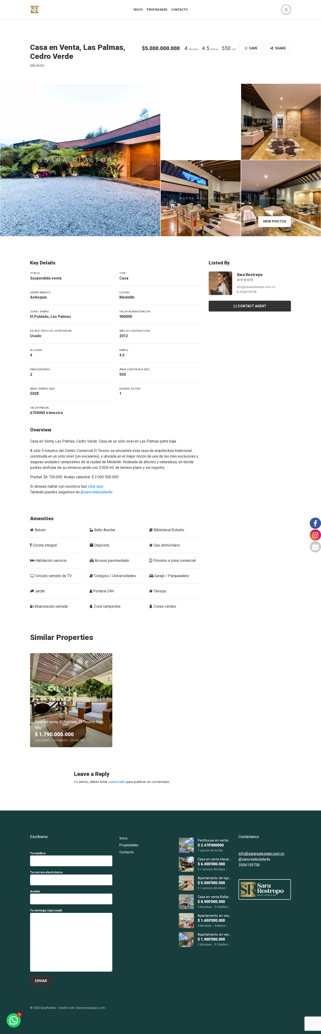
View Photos (274, 222)
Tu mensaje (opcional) (46, 910)
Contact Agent (252, 306)
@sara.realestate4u (96, 492)
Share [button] (280, 48)
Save (253, 48)
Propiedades (157, 9)
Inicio (138, 9)
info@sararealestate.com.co (256, 287)
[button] (14, 1020)
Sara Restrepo (250, 274)
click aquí (95, 486)
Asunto (35, 891)
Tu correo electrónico (46, 872)
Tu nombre (38, 853)
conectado (117, 782)
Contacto (179, 9)
